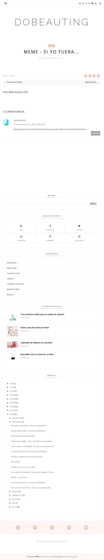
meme (51, 46)
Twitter (79, 230)
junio (14, 507)
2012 (12, 406)
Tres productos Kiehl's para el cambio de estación (42, 314)
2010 (12, 414)
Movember (15, 462)
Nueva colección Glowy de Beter (34, 327)
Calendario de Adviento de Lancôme (36, 342)
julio (13, 503)
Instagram (21, 241)
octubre (15, 491)
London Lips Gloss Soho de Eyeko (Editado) (29, 451)
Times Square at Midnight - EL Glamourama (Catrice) (32, 446)
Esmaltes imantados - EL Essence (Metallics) (29, 425)
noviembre (16, 422)
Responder (96, 133)
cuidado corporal (15, 284)
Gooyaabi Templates (69, 557)
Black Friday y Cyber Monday (23, 436)
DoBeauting (52, 22)
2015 (12, 395)
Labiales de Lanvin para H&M (23, 467)
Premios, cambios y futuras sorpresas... (27, 456)
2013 (12, 402)
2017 (12, 387)
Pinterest (50, 241)
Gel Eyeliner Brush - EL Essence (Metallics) (28, 482)
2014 (12, 399)
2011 (12, 410)
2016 (12, 391)
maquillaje (12, 268)
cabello (10, 278)
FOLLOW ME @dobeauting (53, 541)
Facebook (50, 230)
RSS (21, 230)
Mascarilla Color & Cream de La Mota (37, 354)
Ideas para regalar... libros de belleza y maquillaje (31, 441)
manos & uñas (13, 289)
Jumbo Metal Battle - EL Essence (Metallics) (28, 431)
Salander (20, 120)
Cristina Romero (49, 58)
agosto (15, 499)
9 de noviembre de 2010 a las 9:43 (29, 124)
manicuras (12, 263)
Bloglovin (79, 241)
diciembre (16, 418)
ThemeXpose (45, 557)
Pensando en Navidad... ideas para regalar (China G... (33, 472)
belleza (10, 294)
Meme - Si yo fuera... (19, 477)
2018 (12, 383)
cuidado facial (13, 273)
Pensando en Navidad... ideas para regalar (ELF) (31, 487)
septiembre (16, 495)
